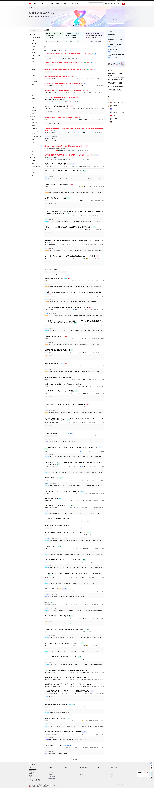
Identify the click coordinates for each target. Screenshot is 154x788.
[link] (30, 7)
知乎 (112, 770)
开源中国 (113, 772)
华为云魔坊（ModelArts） (53, 774)
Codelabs (82, 772)
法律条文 (118, 784)
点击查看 (32, 20)
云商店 (97, 769)
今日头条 (113, 776)
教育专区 (97, 770)
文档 (112, 3)
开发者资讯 (82, 774)
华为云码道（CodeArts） (53, 772)
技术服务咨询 (31, 772)
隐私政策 (123, 784)
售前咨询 (30, 773)
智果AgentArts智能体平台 (53, 778)
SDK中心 (50, 770)
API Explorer (50, 769)
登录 (119, 3)
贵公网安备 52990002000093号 (42, 786)
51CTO (112, 774)
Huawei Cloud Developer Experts (70, 769)
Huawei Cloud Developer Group (70, 770)
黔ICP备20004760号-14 (48, 784)
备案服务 (30, 775)
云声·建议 (81, 770)
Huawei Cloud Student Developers (71, 772)
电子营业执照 (32, 786)
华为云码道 (107, 3)
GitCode (112, 778)
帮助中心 (81, 769)
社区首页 (30, 7)
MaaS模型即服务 (51, 776)
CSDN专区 (113, 769)
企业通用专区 (98, 772)
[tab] (45, 50)
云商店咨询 (31, 776)
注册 (123, 3)
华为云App (123, 0)
